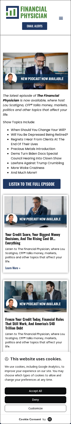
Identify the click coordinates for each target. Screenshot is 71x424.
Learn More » (12, 268)
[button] (61, 18)
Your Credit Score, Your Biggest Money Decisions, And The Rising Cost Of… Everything (32, 238)
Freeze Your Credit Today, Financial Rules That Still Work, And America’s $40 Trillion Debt (34, 323)
